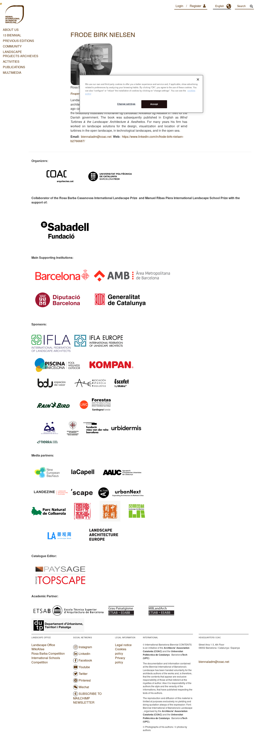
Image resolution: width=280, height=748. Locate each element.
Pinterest (85, 680)
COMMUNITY (12, 46)
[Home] (14, 15)
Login (179, 6)
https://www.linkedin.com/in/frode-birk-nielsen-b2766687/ (127, 138)
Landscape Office (43, 645)
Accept (154, 104)
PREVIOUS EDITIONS (18, 40)
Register (195, 6)
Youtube (84, 667)
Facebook (85, 660)
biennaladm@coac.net (96, 136)
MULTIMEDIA (12, 72)
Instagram (85, 647)
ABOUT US (11, 29)
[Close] (198, 79)
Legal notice (123, 645)
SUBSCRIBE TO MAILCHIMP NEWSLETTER (87, 698)
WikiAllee (37, 649)
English (219, 6)
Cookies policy (120, 651)
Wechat (84, 687)
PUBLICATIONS (14, 67)
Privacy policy (120, 660)
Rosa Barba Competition (48, 653)
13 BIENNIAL (12, 35)
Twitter (83, 673)
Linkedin (84, 653)
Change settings (126, 103)
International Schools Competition (45, 660)
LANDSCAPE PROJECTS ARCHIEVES (20, 54)
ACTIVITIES (11, 61)
